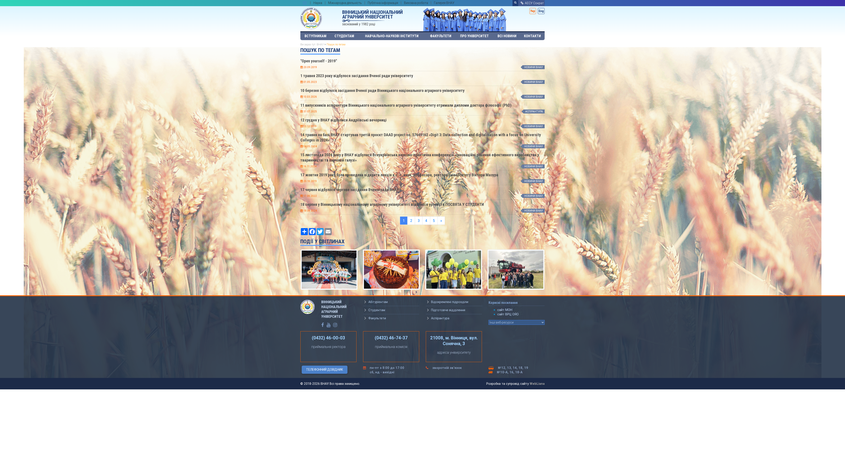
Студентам (344, 36)
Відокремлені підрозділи (449, 302)
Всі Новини (507, 36)
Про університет (474, 36)
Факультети (440, 36)
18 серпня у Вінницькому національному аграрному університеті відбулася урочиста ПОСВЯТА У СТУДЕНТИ (392, 204)
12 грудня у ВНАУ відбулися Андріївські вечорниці (343, 120)
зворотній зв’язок (447, 368)
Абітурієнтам (378, 302)
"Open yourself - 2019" (318, 61)
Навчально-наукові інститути (392, 36)
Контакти (532, 36)
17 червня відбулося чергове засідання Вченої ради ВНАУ (349, 189)
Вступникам (315, 36)
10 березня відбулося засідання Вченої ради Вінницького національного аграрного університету (382, 90)
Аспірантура (534, 111)
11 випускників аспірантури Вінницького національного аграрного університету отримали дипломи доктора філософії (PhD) (405, 105)
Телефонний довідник (324, 370)
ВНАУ (320, 44)
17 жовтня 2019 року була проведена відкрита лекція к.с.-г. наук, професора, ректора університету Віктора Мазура (399, 175)
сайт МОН (504, 310)
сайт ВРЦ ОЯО (508, 314)
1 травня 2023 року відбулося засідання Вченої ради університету (356, 75)
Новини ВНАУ (533, 67)
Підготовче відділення (448, 310)
